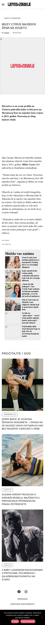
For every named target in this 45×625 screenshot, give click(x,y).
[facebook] (19, 591)
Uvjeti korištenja (27, 621)
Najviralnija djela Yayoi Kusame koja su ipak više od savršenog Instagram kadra (31, 331)
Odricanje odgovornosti (23, 604)
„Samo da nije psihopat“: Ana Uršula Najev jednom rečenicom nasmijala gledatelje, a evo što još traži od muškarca (30, 290)
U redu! (15, 621)
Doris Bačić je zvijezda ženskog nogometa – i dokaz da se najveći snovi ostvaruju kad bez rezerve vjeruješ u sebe (22, 424)
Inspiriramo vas (10, 414)
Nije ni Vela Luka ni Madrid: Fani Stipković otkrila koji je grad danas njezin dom (30, 305)
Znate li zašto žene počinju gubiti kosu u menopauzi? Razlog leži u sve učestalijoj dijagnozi (30, 262)
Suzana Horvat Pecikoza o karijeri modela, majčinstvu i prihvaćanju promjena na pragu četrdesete (21, 499)
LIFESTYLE (7, 489)
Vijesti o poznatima (12, 18)
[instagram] (26, 591)
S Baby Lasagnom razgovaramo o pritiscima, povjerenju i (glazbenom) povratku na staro (22, 575)
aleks (6, 33)
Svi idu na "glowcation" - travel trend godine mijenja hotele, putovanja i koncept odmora (30, 318)
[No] (42, 617)
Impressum (23, 599)
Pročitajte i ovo (16, 353)
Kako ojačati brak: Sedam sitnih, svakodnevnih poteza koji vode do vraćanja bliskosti (31, 275)
